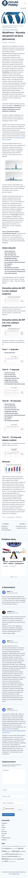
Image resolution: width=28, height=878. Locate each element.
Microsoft (4, 831)
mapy (11, 851)
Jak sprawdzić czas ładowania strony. (21, 526)
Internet (7, 29)
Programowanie (14, 29)
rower (20, 854)
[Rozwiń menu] (25, 3)
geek (6, 42)
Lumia (8, 851)
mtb (21, 851)
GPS (3, 848)
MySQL (23, 851)
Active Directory (4, 846)
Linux (3, 829)
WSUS (3, 861)
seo (22, 854)
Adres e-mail (7, 796)
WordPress (18, 517)
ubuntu (15, 856)
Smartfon (4, 856)
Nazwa (5, 789)
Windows (5, 859)
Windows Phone (13, 859)
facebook (12, 846)
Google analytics (20, 846)
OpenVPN (3, 854)
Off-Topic (4, 833)
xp (15, 861)
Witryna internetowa (8, 803)
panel (3, 835)
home (3, 29)
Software (4, 839)
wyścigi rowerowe (11, 861)
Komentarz (6, 770)
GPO (24, 846)
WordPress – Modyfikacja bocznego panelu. (6, 527)
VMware (19, 856)
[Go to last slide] (4, 559)
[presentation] (14, 550)
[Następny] (24, 559)
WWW (6, 861)
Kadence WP (15, 874)
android (9, 846)
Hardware (4, 823)
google (15, 846)
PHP (4, 517)
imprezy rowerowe (14, 848)
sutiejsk (9, 611)
